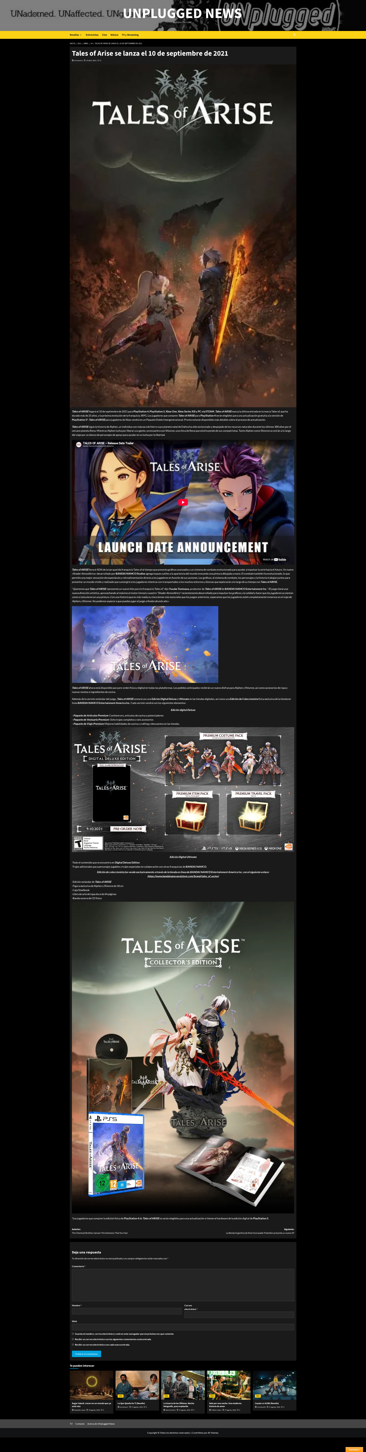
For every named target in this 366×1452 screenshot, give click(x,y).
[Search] (294, 34)
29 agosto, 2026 (94, 1410)
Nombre (77, 1305)
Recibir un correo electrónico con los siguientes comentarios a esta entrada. (113, 1339)
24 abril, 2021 (91, 60)
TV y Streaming (130, 35)
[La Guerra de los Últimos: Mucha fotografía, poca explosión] (183, 1385)
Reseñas (74, 35)
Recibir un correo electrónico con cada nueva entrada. (102, 1344)
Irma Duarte (261, 1407)
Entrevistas (92, 35)
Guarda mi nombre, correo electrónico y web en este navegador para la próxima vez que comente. (124, 1333)
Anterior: (100, 1231)
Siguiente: (260, 1231)
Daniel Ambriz (171, 1410)
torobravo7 (124, 1407)
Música (114, 35)
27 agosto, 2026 (137, 1407)
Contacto (80, 1423)
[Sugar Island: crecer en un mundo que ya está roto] (91, 1385)
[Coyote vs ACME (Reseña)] (274, 1385)
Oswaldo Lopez (79, 1410)
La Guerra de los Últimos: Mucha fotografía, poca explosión (178, 1405)
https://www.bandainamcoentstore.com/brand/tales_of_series (182, 876)
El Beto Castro (216, 1410)
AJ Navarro (78, 60)
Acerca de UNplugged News (101, 1423)
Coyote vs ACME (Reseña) (267, 1403)
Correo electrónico (190, 1307)
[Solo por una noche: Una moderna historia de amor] (229, 1385)
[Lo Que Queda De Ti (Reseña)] (137, 1385)
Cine (104, 35)
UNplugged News (182, 13)
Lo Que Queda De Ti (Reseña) (131, 1403)
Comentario (78, 1266)
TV (71, 1423)
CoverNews (197, 1432)
